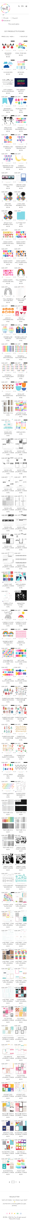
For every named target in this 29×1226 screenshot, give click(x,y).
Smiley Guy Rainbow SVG (8, 223)
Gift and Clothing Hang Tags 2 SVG (8, 681)
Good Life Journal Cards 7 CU (8, 509)
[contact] (21, 1213)
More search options (13, 24)
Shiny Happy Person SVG (21, 242)
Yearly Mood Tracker (21, 299)
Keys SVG (21, 72)
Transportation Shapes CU (21, 886)
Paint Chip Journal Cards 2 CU (8, 585)
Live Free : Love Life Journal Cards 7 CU (21, 963)
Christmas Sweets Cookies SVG (8, 757)
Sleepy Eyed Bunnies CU (21, 794)
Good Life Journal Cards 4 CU (21, 471)
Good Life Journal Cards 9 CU (8, 528)
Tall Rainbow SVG (21, 280)
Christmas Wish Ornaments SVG (8, 699)
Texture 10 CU (8, 847)
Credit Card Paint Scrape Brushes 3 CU (21, 868)
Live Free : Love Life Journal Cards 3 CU (21, 925)
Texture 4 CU (8, 413)
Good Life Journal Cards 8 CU (21, 509)
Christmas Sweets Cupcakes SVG (21, 757)
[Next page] (19, 1182)
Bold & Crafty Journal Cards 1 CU (8, 1115)
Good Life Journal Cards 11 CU (8, 547)
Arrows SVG (20, 432)
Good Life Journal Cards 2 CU (21, 452)
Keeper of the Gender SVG (21, 147)
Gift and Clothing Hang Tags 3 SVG (21, 681)
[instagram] (7, 1213)
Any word (15, 18)
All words (5, 18)
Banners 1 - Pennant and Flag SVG (8, 110)
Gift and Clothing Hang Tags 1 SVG (21, 662)
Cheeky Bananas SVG (21, 166)
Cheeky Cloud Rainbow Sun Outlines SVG (8, 623)
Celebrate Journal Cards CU (8, 1058)
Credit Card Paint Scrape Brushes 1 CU (21, 849)
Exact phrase (6, 20)
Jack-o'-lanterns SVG (8, 319)
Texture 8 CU (8, 830)
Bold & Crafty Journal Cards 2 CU (21, 1115)
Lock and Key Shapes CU (8, 886)
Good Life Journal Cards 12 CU (21, 547)
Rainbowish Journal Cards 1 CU (8, 1096)
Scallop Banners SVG (21, 395)
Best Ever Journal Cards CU (21, 1058)
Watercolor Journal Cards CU (21, 414)
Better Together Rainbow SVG (8, 205)
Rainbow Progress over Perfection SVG (21, 129)
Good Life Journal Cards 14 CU (21, 566)
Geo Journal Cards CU (21, 585)
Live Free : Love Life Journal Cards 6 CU (8, 963)
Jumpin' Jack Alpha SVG (8, 905)
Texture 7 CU (21, 813)
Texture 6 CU (8, 813)
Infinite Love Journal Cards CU (8, 1134)
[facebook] (10, 1213)
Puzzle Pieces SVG (21, 109)
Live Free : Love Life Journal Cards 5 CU (21, 944)
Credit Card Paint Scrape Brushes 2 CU (8, 868)
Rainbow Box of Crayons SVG (21, 338)
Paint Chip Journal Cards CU (21, 1172)
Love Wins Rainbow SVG (21, 204)
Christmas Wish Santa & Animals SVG (21, 719)
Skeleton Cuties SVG (8, 128)
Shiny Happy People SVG (8, 261)
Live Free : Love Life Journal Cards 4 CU (8, 944)
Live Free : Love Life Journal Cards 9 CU (21, 982)
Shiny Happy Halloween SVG (21, 261)
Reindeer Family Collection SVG (8, 54)
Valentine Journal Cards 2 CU (21, 1077)
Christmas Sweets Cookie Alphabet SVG (21, 738)
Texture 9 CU (21, 830)
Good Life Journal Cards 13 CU (8, 566)
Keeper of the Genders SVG (8, 166)
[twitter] (15, 1213)
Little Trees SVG (8, 775)
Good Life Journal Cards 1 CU (8, 452)
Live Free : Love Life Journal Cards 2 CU (8, 925)
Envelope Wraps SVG (8, 433)
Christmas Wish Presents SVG (8, 718)
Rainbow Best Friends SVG (8, 642)
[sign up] (18, 1213)
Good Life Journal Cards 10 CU (21, 528)
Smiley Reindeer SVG (8, 395)
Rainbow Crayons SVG (8, 357)
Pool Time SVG (21, 53)
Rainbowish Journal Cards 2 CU (21, 1096)
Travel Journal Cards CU (8, 1077)
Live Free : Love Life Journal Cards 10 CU (8, 1001)
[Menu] (26, 6)
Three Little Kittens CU (8, 604)
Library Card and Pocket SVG (21, 186)
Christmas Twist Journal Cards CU (21, 1001)
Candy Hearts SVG (8, 794)
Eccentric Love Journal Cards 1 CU (21, 1134)
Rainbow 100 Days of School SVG (8, 148)
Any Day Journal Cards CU (21, 1039)
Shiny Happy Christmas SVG (8, 242)
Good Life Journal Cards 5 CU (8, 490)
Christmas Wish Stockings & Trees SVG (8, 738)
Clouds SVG (8, 72)
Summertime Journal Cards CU (8, 1172)
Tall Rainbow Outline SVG (8, 299)
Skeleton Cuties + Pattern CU (21, 604)
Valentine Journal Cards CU (8, 1020)
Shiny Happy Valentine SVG (8, 280)
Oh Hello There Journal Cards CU (21, 1153)
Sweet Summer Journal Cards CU (8, 1039)
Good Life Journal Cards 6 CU (21, 490)
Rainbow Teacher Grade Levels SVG (21, 357)
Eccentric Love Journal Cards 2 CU (8, 1153)
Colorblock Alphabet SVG (8, 661)
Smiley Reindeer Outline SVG (21, 776)
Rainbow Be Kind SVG (8, 338)
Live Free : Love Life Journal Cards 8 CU (8, 982)
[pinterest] (12, 1213)
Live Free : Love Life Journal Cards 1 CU (21, 906)
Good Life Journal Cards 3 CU (8, 471)
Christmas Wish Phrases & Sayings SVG (21, 700)
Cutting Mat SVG (21, 223)
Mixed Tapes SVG (8, 185)
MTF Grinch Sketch (21, 90)
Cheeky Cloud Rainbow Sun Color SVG (21, 623)
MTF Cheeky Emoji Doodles (8, 90)
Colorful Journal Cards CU (21, 1020)
